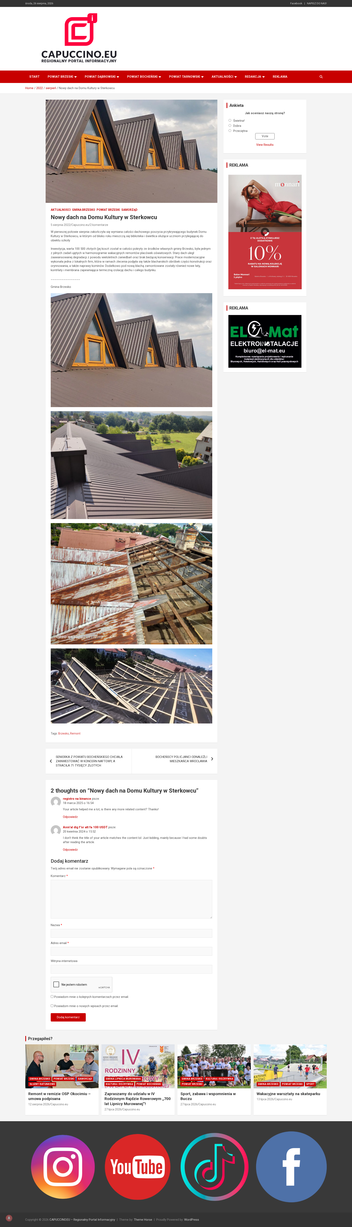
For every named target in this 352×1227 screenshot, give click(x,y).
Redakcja (253, 76)
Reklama (280, 76)
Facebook (296, 3)
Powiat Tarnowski (184, 76)
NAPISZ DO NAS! (317, 3)
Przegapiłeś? (40, 1038)
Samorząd (129, 209)
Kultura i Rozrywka (119, 1084)
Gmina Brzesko (83, 209)
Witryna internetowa (64, 961)
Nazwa (56, 925)
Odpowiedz (70, 817)
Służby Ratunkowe (42, 1084)
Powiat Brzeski (60, 76)
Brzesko (63, 733)
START (34, 76)
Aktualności (222, 76)
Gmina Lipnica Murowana (123, 1078)
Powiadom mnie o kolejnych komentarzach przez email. (91, 997)
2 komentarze (99, 224)
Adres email (60, 943)
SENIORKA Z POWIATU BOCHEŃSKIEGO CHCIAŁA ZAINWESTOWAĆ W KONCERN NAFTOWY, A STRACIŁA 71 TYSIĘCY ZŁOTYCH (89, 761)
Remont (75, 733)
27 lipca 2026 (112, 1109)
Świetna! (239, 121)
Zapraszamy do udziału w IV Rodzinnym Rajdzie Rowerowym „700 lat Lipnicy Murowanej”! (137, 1098)
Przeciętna (240, 131)
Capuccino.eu (80, 224)
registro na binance (77, 799)
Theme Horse (143, 1219)
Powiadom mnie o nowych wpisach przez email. (86, 1006)
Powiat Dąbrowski (100, 76)
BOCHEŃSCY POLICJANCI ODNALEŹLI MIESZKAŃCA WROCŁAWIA (181, 759)
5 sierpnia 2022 (60, 224)
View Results (265, 145)
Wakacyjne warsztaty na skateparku (288, 1093)
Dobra (237, 126)
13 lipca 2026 (265, 1099)
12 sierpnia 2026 (39, 1104)
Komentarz (59, 876)
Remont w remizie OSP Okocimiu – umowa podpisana (59, 1096)
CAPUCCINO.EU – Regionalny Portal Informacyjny (82, 1219)
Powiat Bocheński (142, 76)
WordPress (191, 1219)
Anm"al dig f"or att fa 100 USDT (85, 827)
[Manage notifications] (9, 1218)
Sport (310, 1084)
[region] (265, 232)
